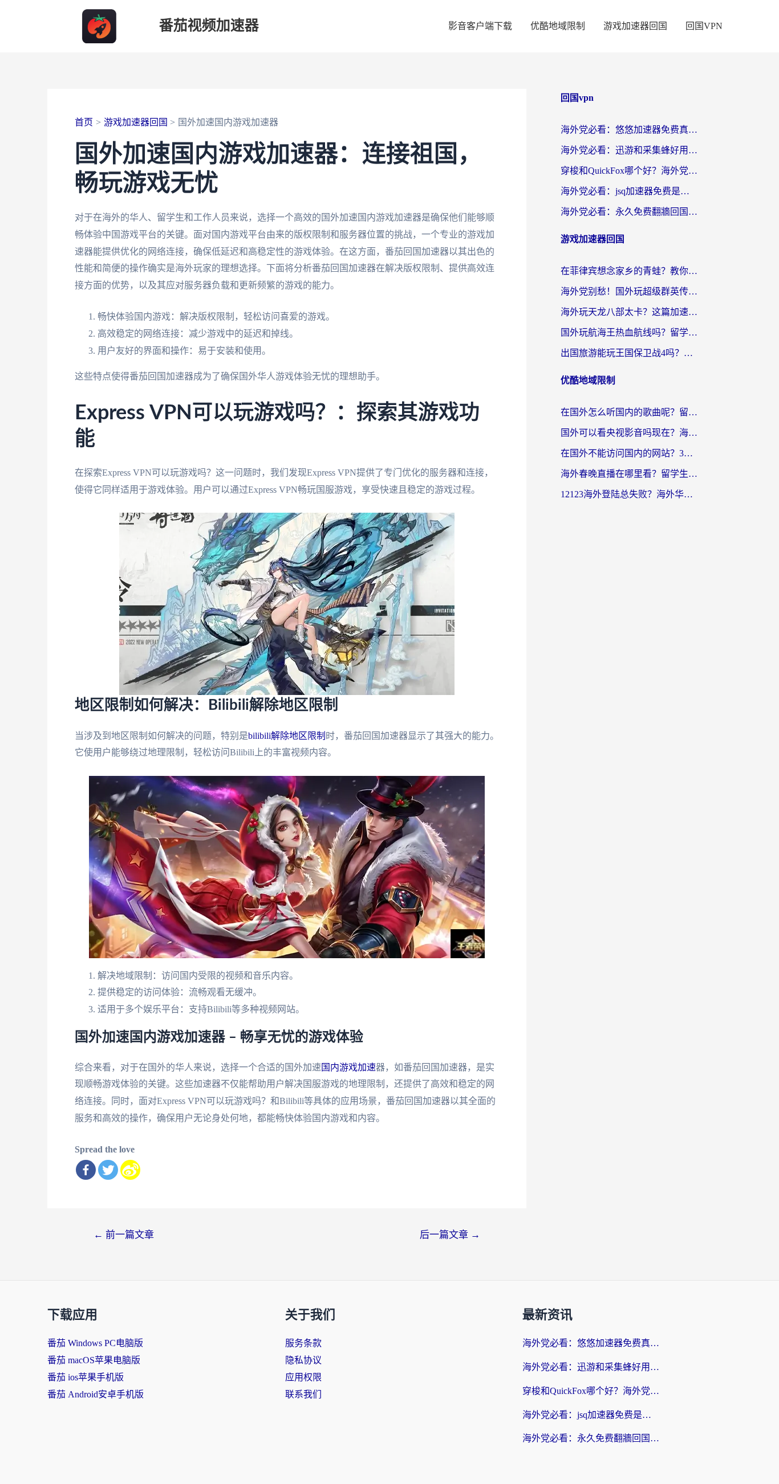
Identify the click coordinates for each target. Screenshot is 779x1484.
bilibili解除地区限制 (287, 736)
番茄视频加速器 (209, 26)
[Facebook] (86, 1170)
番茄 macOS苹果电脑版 (93, 1360)
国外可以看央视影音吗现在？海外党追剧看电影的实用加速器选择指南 (629, 433)
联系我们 (303, 1394)
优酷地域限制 (557, 26)
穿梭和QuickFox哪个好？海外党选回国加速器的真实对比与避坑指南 (629, 170)
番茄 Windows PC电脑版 (95, 1343)
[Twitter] (108, 1170)
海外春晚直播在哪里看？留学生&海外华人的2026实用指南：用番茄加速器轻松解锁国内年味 (629, 474)
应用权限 (303, 1377)
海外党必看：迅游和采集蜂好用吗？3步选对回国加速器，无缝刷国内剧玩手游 (629, 150)
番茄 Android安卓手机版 (95, 1394)
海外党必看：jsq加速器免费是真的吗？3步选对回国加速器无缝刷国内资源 (629, 191)
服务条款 (303, 1343)
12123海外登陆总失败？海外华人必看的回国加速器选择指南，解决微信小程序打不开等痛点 (629, 494)
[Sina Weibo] (130, 1170)
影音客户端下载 (480, 26)
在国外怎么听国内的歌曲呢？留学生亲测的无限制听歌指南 (629, 412)
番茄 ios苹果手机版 (85, 1377)
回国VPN (704, 26)
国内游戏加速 (348, 1067)
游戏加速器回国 (635, 26)
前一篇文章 (124, 1235)
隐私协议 (303, 1360)
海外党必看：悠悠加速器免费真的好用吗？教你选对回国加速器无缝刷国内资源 (629, 129)
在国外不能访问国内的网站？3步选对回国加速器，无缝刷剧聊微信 (629, 453)
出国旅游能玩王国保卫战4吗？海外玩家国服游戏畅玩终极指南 (629, 353)
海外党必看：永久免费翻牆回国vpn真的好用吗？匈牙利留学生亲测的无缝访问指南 (629, 211)
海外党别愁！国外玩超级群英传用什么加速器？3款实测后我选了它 (629, 291)
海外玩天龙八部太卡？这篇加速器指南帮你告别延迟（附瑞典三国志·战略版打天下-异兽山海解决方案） (629, 312)
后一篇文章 (450, 1235)
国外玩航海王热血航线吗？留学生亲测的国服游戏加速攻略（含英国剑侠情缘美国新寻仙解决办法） (629, 332)
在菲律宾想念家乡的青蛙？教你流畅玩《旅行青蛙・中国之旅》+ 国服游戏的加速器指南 (629, 271)
